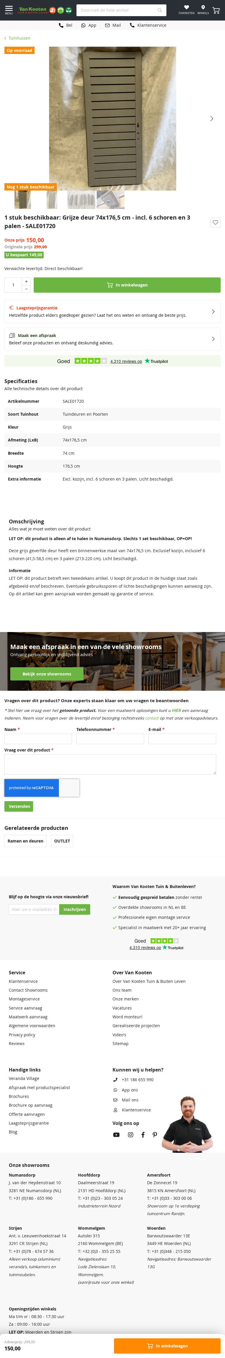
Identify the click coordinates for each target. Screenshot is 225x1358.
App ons (130, 1090)
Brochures (19, 1096)
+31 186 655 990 (138, 1079)
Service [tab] (17, 972)
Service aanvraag (25, 1008)
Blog (13, 1132)
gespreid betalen (157, 897)
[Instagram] (131, 1135)
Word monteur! (127, 1017)
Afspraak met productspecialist (39, 1087)
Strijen (15, 1228)
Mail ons (130, 1100)
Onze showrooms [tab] (29, 1165)
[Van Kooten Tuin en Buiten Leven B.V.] (45, 10)
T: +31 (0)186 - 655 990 (30, 1198)
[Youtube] (116, 1135)
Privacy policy (22, 1034)
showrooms (151, 907)
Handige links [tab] (25, 1069)
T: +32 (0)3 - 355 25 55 (99, 1251)
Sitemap (120, 1043)
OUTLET (62, 841)
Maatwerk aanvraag (28, 1017)
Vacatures (122, 1008)
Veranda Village (24, 1078)
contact (151, 718)
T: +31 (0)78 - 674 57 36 (31, 1251)
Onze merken (125, 999)
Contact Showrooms (28, 990)
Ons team (122, 990)
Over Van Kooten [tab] (132, 972)
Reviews (17, 1043)
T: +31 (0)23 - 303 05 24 (100, 1198)
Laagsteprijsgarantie (29, 1123)
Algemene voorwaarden (32, 1025)
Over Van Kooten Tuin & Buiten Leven (149, 981)
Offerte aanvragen (27, 1114)
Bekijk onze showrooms (47, 674)
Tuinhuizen (19, 38)
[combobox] (121, 10)
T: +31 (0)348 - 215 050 (169, 1251)
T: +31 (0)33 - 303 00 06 (169, 1198)
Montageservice (24, 999)
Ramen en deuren (25, 841)
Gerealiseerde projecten (136, 1025)
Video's (119, 1034)
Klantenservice (23, 981)
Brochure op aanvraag (30, 1105)
